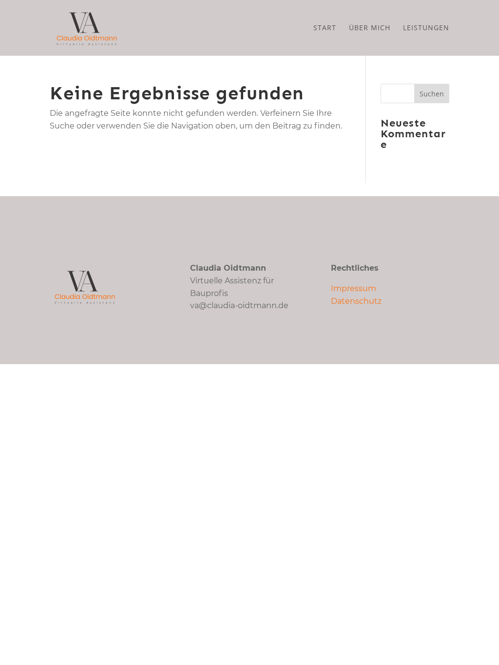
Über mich (369, 28)
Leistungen (426, 28)
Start (324, 28)
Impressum (353, 288)
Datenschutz (356, 301)
